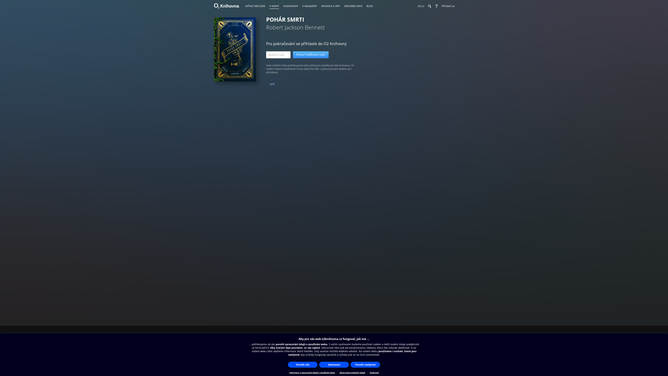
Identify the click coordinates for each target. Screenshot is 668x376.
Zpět (272, 84)
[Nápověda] (436, 6)
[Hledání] (429, 6)
